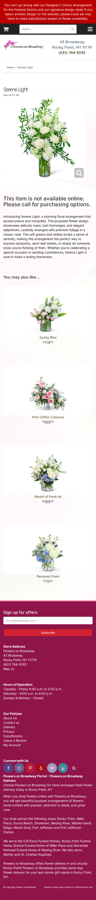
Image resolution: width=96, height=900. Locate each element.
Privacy (8, 731)
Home (10, 67)
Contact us (11, 722)
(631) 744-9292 (72, 52)
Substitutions (12, 736)
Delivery (9, 727)
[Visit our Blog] (74, 768)
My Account (12, 745)
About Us (10, 718)
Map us (8, 669)
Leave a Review (14, 740)
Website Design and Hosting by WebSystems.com (68, 887)
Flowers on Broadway (24, 45)
